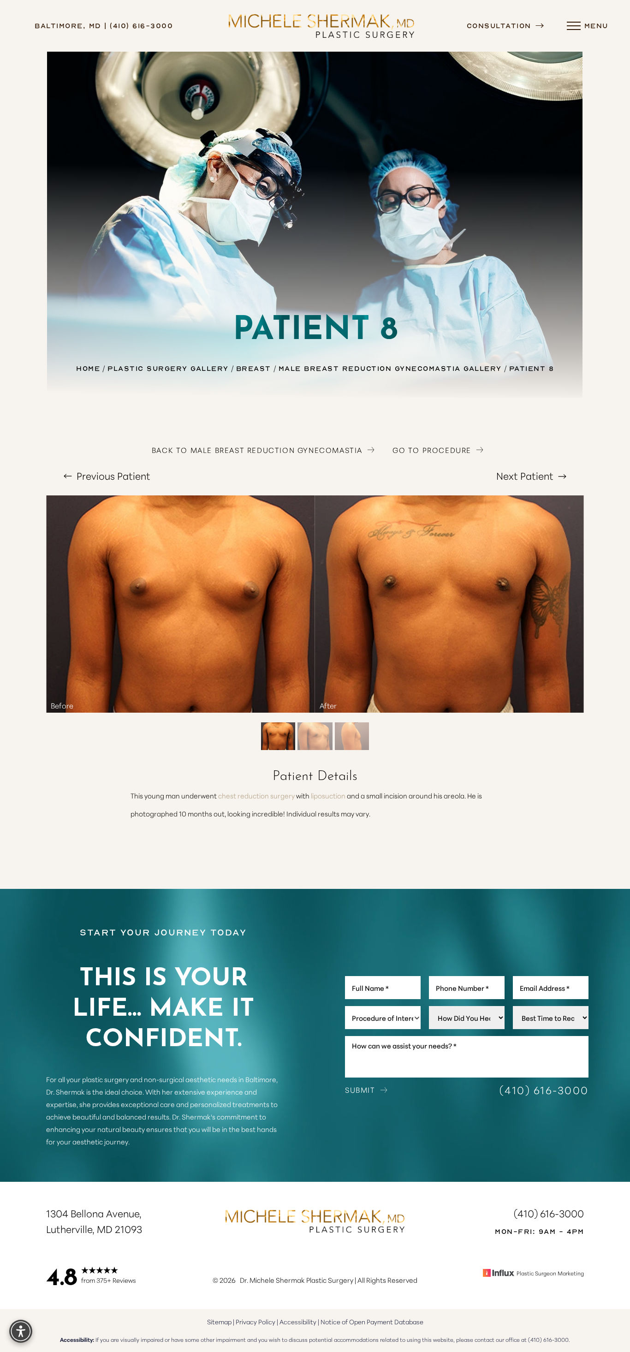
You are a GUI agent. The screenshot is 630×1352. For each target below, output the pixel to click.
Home (88, 368)
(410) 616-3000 (544, 1089)
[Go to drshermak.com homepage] (321, 26)
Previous (112, 475)
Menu (596, 25)
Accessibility (297, 1321)
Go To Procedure (431, 450)
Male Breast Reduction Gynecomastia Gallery (390, 368)
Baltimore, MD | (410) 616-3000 (104, 25)
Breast (253, 368)
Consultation (501, 25)
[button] (574, 26)
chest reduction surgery (256, 795)
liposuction (328, 795)
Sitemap (219, 1321)
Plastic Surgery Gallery (168, 368)
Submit (360, 1089)
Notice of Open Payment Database (372, 1321)
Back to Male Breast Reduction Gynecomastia (257, 450)
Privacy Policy (255, 1321)
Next (524, 475)
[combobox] (383, 1017)
